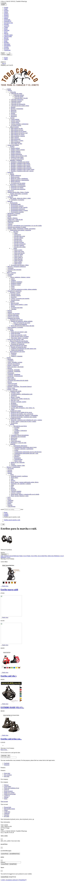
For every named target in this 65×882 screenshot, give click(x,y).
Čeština (6, 27)
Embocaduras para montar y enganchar (19, 230)
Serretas (13, 113)
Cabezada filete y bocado (21, 98)
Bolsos (9, 499)
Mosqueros (14, 116)
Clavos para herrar (16, 441)
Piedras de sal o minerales (18, 462)
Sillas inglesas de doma (17, 130)
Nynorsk (6, 39)
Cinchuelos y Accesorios (17, 199)
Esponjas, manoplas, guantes (18, 401)
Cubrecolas (10, 222)
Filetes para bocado (19, 253)
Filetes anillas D (18, 257)
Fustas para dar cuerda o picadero (20, 336)
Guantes (9, 275)
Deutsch (6, 15)
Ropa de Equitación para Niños (17, 345)
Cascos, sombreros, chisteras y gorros (18, 277)
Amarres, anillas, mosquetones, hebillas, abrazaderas (21, 228)
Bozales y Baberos (12, 218)
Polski (5, 41)
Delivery (6, 785)
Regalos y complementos (12, 467)
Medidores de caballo (13, 221)
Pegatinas (10, 502)
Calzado (11, 301)
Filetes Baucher (18, 259)
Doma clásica (14, 477)
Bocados (14, 231)
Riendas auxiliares (12, 215)
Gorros (13, 288)
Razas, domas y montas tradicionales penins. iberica (24, 482)
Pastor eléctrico (11, 379)
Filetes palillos (18, 262)
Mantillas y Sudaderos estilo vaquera (20, 166)
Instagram (6, 764)
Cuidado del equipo (14, 418)
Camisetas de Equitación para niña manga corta (23, 348)
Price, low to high (39, 556)
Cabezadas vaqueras (16, 101)
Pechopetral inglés (16, 204)
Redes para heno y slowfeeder (15, 366)
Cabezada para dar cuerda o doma (20, 105)
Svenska (6, 47)
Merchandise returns (9, 808)
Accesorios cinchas (16, 125)
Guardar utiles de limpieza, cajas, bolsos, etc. (23, 407)
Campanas (10, 196)
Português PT (7, 21)
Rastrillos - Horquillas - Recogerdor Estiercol (19, 386)
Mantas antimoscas (16, 175)
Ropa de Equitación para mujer (20, 322)
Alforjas (9, 90)
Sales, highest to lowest (7, 556)
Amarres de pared (12, 383)
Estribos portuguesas (16, 154)
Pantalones (14, 353)
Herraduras (14, 439)
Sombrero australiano (16, 281)
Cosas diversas (11, 506)
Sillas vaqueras (15, 137)
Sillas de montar (13, 127)
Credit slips (7, 811)
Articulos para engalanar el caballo (16, 227)
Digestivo (16, 456)
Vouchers (6, 815)
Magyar (6, 33)
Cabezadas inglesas (17, 95)
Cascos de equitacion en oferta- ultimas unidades (24, 289)
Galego (6, 12)
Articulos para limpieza (13, 363)
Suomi (6, 32)
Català (5, 9)
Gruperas (9, 224)
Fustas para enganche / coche (18, 335)
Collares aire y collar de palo (15, 219)
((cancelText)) (4, 853)
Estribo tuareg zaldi (9, 589)
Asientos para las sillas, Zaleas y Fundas (18, 192)
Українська (7, 50)
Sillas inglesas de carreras (17, 134)
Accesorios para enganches (18, 189)
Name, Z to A (31, 556)
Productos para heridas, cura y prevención (22, 414)
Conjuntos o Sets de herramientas (20, 435)
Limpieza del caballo (14, 391)
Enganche (13, 489)
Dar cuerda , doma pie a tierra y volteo (19, 198)
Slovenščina (7, 45)
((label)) (3, 862)
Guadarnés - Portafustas (13, 374)
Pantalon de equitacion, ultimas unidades (21, 321)
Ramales (13, 107)
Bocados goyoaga (19, 242)
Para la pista (10, 377)
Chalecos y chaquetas (16, 356)
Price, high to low (49, 556)
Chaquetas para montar (13, 318)
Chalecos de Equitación (20, 324)
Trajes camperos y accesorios (15, 327)
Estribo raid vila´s (8, 676)
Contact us (7, 795)
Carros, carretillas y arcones (14, 362)
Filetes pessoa (18, 263)
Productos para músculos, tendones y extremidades (24, 415)
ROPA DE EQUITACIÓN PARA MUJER (22, 326)
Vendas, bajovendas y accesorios (17, 193)
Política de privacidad (10, 794)
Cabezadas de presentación (18, 104)
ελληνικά (6, 25)
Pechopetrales (12, 203)
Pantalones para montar (15, 319)
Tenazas (16, 433)
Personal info (7, 807)
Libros (10, 474)
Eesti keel (6, 30)
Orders (6, 810)
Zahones (9, 312)
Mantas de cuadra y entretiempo (19, 178)
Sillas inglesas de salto (17, 128)
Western (13, 480)
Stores (5, 798)
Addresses (7, 813)
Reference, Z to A (5, 557)
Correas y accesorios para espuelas (20, 298)
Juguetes (9, 473)
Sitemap (6, 797)
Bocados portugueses (20, 244)
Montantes (13, 111)
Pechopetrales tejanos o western (19, 210)
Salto (12, 479)
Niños (12, 485)
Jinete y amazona (10, 272)
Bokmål (6, 38)
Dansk (6, 29)
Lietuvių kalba (8, 36)
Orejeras (9, 271)
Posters (9, 503)
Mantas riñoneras (15, 181)
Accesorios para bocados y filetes (20, 265)
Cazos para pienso (12, 385)
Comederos (10, 360)
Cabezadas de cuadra (16, 93)
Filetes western (18, 250)
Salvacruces (10, 190)
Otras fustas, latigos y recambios (19, 338)
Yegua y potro (18, 461)
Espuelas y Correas (13, 292)
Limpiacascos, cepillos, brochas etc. (20, 398)
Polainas (9, 310)
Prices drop (7, 773)
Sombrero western (16, 285)
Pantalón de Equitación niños (18, 347)
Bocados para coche (19, 236)
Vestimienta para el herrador (18, 436)
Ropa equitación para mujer (16, 351)
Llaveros (9, 470)
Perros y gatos (11, 388)
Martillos (16, 432)
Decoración (10, 468)
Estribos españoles (16, 152)
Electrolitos (17, 455)
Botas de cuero (15, 303)
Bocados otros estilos (19, 247)
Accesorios (10, 274)
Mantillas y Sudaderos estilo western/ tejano (22, 169)
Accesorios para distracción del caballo (17, 380)
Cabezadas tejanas (16, 102)
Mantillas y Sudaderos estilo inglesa (20, 163)
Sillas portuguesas (15, 139)
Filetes (16, 233)
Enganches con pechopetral (18, 186)
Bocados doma (18, 240)
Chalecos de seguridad (13, 313)
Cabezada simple (18, 96)
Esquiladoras (14, 404)
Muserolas (13, 110)
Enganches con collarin (17, 187)
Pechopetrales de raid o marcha (19, 207)
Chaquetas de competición (14, 291)
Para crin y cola (15, 400)
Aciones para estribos (13, 145)
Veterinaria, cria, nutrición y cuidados (21, 483)
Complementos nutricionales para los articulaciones (27, 452)
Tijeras (12, 409)
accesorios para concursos (14, 269)
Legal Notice (7, 786)
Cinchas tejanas (15, 122)
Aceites (16, 450)
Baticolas (9, 201)
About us (6, 789)
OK (2, 524)
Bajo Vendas (14, 195)
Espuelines (14, 297)
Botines (13, 306)
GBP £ (6, 59)
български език (8, 22)
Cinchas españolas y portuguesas (19, 124)
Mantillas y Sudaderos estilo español (20, 165)
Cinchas (10, 118)
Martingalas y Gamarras (13, 213)
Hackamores (17, 234)
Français (6, 16)
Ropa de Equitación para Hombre (17, 341)
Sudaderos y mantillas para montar (20, 162)
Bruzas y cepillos (15, 397)
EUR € (6, 57)
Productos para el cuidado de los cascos (21, 412)
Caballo (7, 89)
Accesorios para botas (17, 307)
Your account (4, 801)
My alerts (6, 816)
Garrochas (10, 329)
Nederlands (7, 19)
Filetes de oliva (18, 256)
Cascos (13, 278)
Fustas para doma (15, 333)
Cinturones (10, 500)
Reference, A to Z (59, 556)
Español (6, 10)
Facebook (6, 763)
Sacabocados (14, 423)
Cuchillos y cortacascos (20, 430)
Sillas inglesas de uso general (18, 131)
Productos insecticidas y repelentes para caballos (24, 417)
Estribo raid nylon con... (11, 739)
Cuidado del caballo (14, 411)
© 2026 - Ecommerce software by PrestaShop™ (13, 880)
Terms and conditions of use (11, 788)
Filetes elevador (18, 260)
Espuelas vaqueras (16, 295)
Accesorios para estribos (17, 158)
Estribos (10, 146)
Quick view (4, 586)
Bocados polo (18, 239)
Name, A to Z (23, 556)
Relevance (4, 554)
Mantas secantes (15, 177)
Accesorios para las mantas (18, 183)
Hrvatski (6, 24)
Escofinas (16, 427)
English (6, 7)
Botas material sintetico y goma (19, 304)
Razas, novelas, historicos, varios (19, 496)
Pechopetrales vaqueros (17, 206)
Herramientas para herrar (19, 426)
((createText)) (13, 864)
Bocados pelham (18, 237)
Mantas (10, 174)
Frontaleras (14, 114)
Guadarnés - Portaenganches (15, 376)
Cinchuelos (10, 268)
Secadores (13, 403)
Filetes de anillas (18, 254)
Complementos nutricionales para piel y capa (26, 453)
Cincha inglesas (15, 119)
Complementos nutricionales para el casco (25, 447)
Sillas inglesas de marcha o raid (19, 133)
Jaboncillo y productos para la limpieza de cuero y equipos (26, 420)
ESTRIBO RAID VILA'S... (12, 707)
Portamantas (10, 373)
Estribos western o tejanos (18, 149)
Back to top (4, 749)
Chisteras (13, 280)
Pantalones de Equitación (17, 344)
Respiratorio (17, 458)
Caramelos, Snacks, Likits (18, 465)
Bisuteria (9, 471)
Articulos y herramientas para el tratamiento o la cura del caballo (24, 225)
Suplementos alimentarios (19, 445)
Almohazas (14, 395)
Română (6, 42)
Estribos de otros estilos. (17, 157)
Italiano (6, 18)
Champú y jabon (15, 392)
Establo (7, 357)
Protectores (10, 172)
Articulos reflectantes (13, 315)
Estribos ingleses (15, 148)
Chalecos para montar (13, 316)
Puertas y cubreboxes (13, 365)
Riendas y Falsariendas (17, 108)
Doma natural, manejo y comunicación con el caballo (25, 494)
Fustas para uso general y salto (19, 332)
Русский (6, 48)
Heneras (9, 368)
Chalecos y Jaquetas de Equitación (20, 342)
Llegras (16, 429)
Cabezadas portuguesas (17, 99)
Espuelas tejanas (15, 300)
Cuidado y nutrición (10, 389)
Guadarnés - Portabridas (13, 371)
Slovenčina (7, 44)
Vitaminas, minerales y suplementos (23, 448)
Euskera (6, 13)
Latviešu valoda (8, 35)
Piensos (13, 464)
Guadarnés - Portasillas (13, 370)
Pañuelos (9, 505)
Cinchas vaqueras (15, 121)
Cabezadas (11, 92)
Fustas (10, 330)
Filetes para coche (19, 251)
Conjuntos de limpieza (17, 406)
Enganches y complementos (16, 184)
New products (8, 775)
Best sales (6, 776)
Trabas (9, 216)
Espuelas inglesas (15, 294)
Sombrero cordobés (16, 283)
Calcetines (13, 309)
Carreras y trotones (16, 493)
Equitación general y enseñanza (19, 476)
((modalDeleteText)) (14, 853)
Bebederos (10, 359)
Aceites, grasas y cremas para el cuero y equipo (23, 421)
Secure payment (8, 791)
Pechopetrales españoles (17, 212)
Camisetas (13, 354)
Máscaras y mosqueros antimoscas (16, 266)
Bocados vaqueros (19, 245)
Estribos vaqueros (15, 151)
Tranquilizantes (18, 459)
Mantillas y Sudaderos (14, 160)
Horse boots (14, 438)
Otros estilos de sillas (16, 143)
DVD (8, 497)
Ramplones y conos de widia (18, 442)
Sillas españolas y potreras (18, 136)
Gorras (12, 286)
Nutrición (11, 444)
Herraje (10, 424)
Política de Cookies (9, 792)
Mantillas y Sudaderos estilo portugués (21, 168)
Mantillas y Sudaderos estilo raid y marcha (22, 171)
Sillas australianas (15, 142)
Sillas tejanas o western (17, 140)
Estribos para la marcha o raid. (19, 155)
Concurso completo (16, 491)
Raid (12, 486)
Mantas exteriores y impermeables (20, 180)
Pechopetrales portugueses (18, 209)
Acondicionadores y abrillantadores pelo (21, 394)
